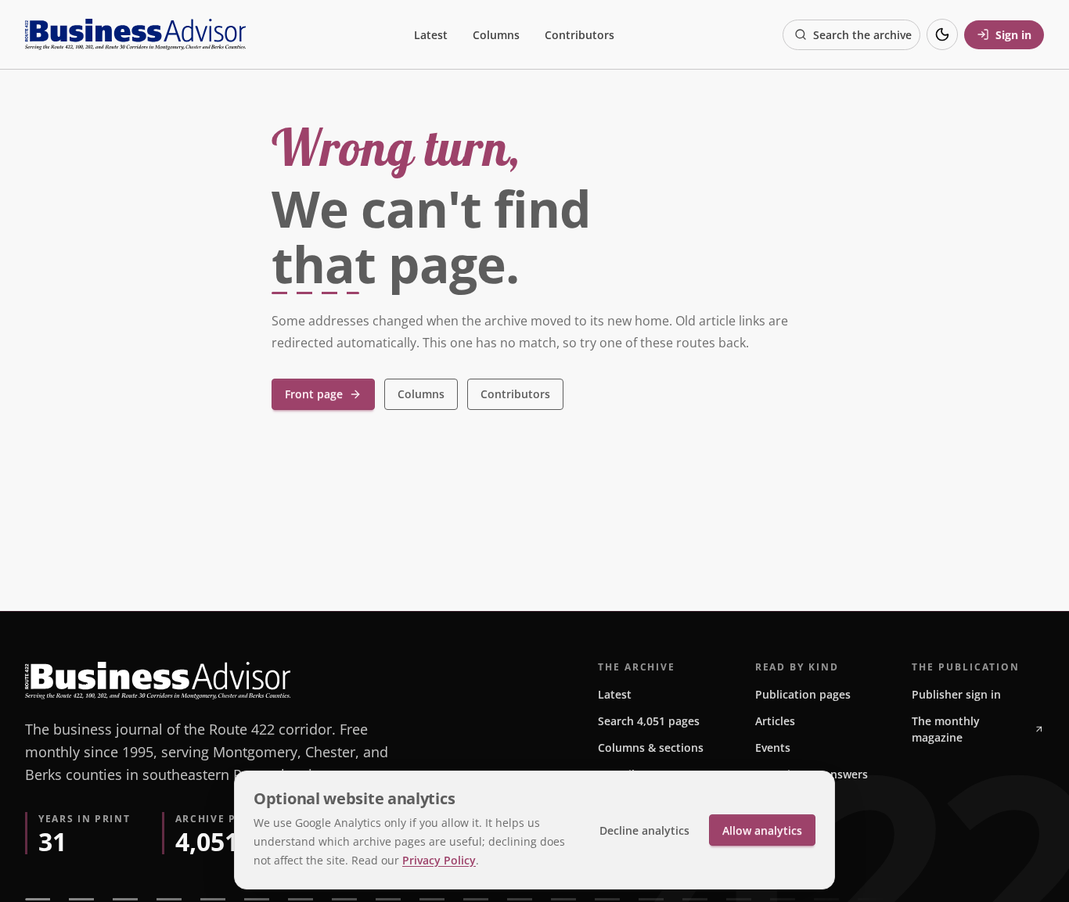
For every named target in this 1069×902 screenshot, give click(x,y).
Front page (314, 393)
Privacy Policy (439, 860)
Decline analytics (644, 830)
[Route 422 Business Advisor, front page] (135, 34)
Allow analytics (762, 830)
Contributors (579, 34)
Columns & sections (651, 747)
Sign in (1013, 34)
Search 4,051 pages (649, 720)
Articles (775, 720)
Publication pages (803, 694)
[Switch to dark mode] (942, 34)
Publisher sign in (956, 694)
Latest (431, 34)
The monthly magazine (946, 729)
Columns (496, 34)
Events (772, 747)
